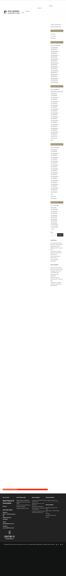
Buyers (50, 6)
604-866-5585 (6, 57)
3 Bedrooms (54, 138)
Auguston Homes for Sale (22, 508)
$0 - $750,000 (55, 205)
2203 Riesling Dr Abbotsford (38, 506)
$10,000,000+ (54, 82)
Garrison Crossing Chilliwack (23, 505)
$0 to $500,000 (55, 89)
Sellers (39, 8)
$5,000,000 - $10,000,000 (54, 224)
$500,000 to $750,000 (57, 91)
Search (52, 232)
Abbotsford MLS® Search (51, 515)
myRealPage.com (27, 486)
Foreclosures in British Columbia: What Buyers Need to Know (56, 253)
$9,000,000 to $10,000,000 (54, 79)
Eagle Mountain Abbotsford (22, 500)
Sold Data (40, 15)
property (47, 517)
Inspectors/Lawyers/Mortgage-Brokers (57, 15)
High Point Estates (20, 506)
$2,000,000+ (54, 136)
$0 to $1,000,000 (55, 45)
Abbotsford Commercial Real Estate (23, 502)
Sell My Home (40, 11)
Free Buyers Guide (53, 13)
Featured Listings (52, 8)
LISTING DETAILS (8, 51)
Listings (27, 11)
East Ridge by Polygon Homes (52, 500)
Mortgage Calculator (53, 11)
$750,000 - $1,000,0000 (54, 208)
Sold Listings (28, 14)
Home (22, 12)
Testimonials (40, 17)
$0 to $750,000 (55, 147)
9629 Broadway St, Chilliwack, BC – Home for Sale (57, 248)
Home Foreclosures (56, 24)
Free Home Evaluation (42, 13)
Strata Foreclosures (56, 27)
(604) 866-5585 (7, 510)
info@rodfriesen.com (8, 523)
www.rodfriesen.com (8, 528)
